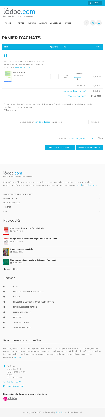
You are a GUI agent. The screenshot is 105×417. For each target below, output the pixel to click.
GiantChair (60, 412)
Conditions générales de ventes (18, 194)
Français (96, 3)
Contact (7, 207)
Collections (55, 23)
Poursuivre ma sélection (58, 148)
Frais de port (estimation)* (74, 91)
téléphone (92, 185)
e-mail (79, 185)
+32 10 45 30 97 (14, 382)
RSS (5, 211)
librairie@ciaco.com (15, 386)
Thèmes (20, 23)
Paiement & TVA (22, 67)
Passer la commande (87, 148)
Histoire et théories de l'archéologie (27, 228)
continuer (18, 357)
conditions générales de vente (83, 138)
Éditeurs (32, 23)
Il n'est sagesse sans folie (21, 249)
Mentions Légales (11, 203)
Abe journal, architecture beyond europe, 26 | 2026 (33, 239)
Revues (67, 23)
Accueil (8, 23)
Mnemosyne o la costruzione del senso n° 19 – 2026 (33, 260)
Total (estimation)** (77, 96)
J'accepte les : (79, 138)
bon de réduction (42, 122)
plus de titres (12, 269)
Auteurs (43, 23)
